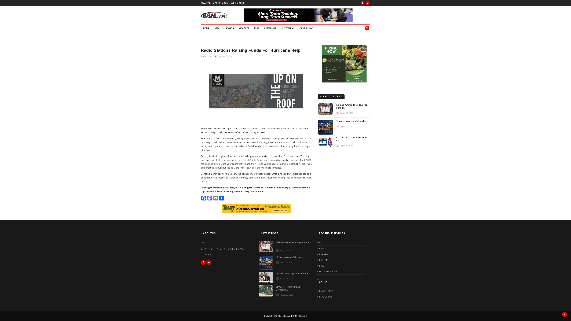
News (217, 28)
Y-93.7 (225, 3)
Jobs (256, 28)
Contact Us (206, 242)
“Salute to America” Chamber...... (291, 257)
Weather (244, 28)
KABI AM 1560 (237, 3)
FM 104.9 (215, 3)
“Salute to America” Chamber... (352, 121)
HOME (206, 28)
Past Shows (306, 28)
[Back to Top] (564, 314)
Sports (230, 28)
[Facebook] (362, 3)
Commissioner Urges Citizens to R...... (294, 273)
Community (270, 28)
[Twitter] (368, 3)
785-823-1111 (210, 254)
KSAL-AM (205, 3)
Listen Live (288, 28)
